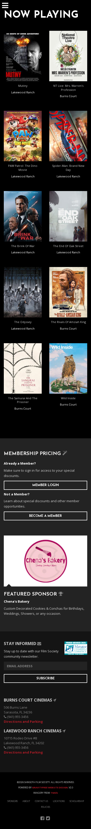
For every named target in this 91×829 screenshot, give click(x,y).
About (26, 801)
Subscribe (45, 678)
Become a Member (45, 516)
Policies (45, 807)
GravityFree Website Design (50, 787)
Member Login (45, 485)
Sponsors (12, 801)
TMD (54, 792)
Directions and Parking (23, 721)
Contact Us (41, 801)
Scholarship (77, 801)
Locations (59, 801)
